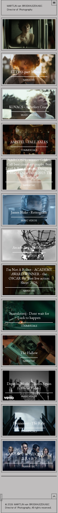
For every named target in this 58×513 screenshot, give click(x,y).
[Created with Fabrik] (1, 497)
